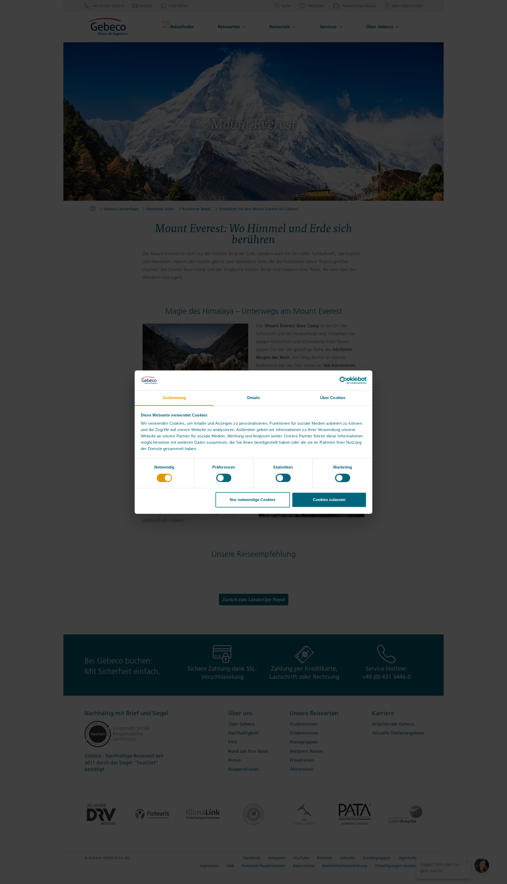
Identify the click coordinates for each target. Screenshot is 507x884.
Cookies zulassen (329, 500)
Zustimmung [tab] (174, 398)
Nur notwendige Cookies (252, 500)
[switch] (223, 478)
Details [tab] (253, 398)
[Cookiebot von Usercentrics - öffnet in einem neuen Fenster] (343, 380)
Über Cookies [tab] (332, 398)
